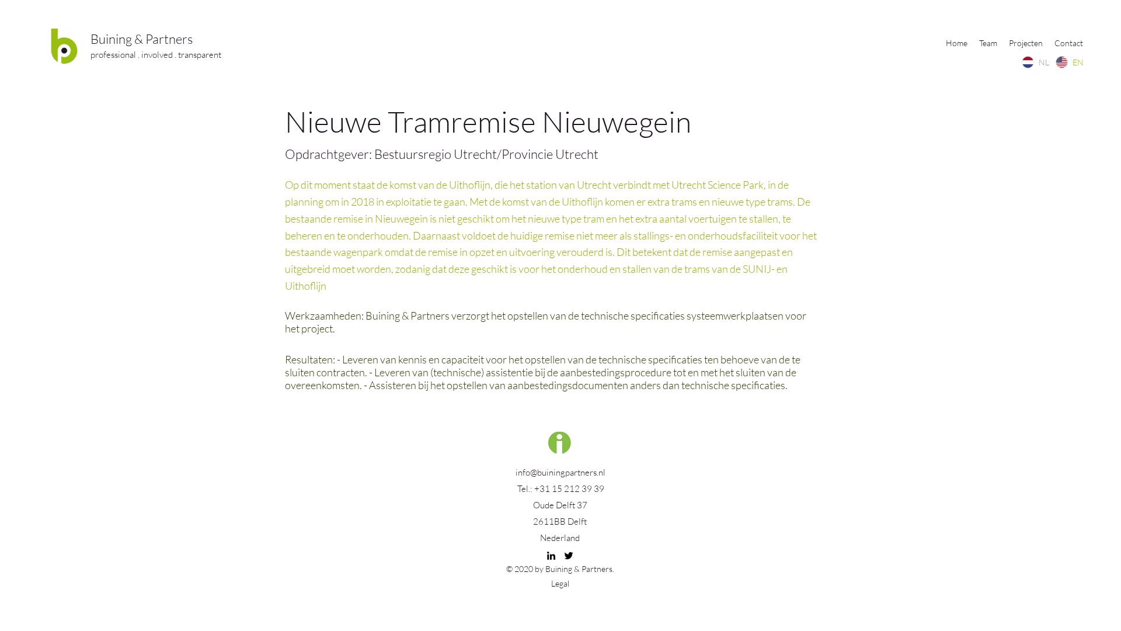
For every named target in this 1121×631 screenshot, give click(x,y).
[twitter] (569, 555)
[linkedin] (551, 555)
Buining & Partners (141, 39)
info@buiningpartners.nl (560, 472)
